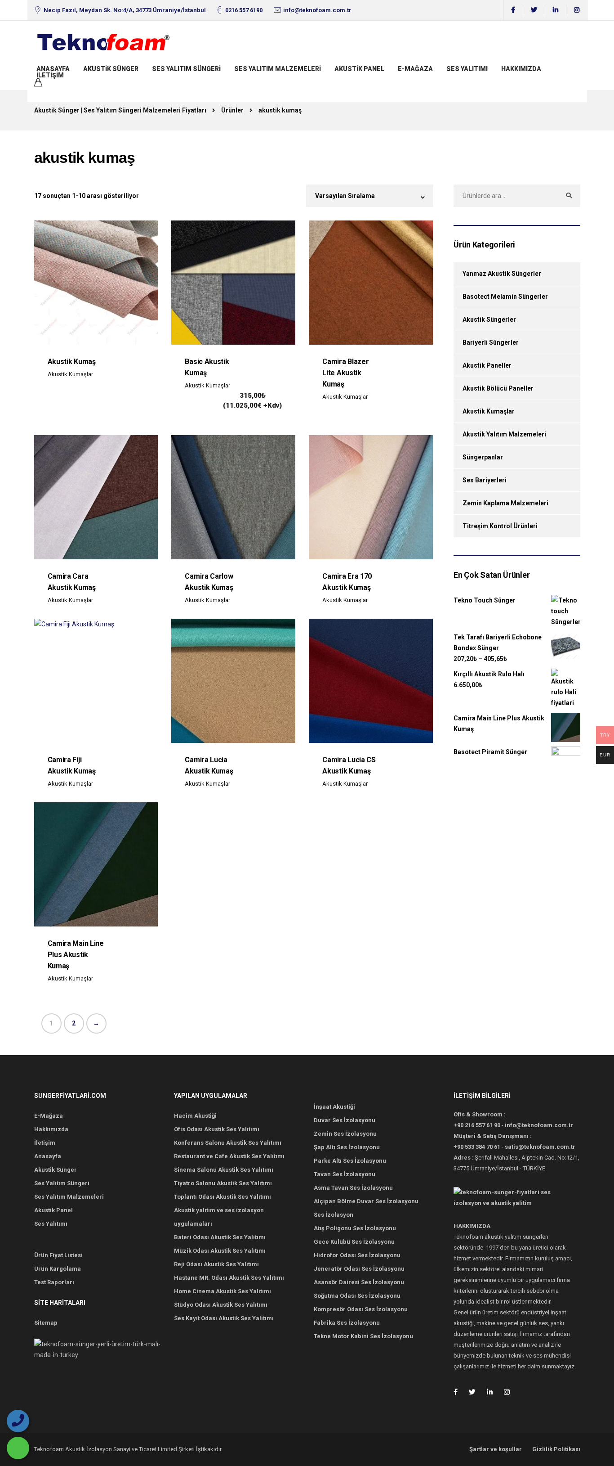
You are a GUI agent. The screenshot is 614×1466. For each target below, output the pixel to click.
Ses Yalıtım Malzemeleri (277, 69)
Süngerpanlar (483, 457)
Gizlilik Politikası (556, 1449)
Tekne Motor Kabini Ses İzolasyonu (363, 1336)
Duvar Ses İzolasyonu (344, 1120)
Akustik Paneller (487, 365)
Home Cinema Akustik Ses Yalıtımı (222, 1291)
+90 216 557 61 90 (477, 1125)
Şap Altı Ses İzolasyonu (347, 1147)
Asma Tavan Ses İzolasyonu (353, 1187)
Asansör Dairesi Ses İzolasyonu (359, 1282)
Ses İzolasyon (333, 1214)
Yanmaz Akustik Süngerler (502, 273)
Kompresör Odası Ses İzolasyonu (361, 1309)
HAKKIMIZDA (521, 69)
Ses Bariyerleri (485, 480)
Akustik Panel (359, 69)
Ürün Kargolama (57, 1268)
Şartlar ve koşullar (495, 1449)
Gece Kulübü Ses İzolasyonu (354, 1241)
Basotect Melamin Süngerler (505, 296)
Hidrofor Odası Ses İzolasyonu (357, 1255)
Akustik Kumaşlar (70, 374)
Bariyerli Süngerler (491, 342)
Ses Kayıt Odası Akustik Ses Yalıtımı (224, 1318)
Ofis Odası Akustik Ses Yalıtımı (216, 1129)
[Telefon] (18, 1421)
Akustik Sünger (110, 69)
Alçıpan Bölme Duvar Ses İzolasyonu (366, 1201)
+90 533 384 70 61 (477, 1146)
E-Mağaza (415, 69)
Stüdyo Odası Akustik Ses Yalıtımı (220, 1304)
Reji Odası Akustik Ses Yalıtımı (216, 1264)
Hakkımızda (51, 1129)
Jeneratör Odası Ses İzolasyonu (359, 1268)
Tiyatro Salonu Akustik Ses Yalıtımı (223, 1183)
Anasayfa (53, 69)
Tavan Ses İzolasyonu (344, 1174)
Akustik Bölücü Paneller (498, 388)
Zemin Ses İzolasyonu (345, 1133)
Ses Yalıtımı (467, 69)
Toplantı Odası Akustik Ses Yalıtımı (222, 1196)
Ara (569, 195)
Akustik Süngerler (489, 319)
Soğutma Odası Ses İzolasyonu (357, 1295)
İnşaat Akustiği (334, 1106)
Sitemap (46, 1322)
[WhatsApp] (18, 1448)
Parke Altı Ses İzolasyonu (350, 1160)
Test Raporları (54, 1282)
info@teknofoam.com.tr (317, 10)
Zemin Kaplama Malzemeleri (505, 503)
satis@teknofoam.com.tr (540, 1146)
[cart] (38, 83)
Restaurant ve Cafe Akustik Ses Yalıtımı (229, 1156)
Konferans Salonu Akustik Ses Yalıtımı (227, 1142)
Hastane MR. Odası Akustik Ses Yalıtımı (229, 1277)
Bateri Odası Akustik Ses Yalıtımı (220, 1237)
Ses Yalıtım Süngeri (186, 69)
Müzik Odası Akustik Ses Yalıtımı (220, 1250)
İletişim (50, 75)
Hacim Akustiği (195, 1115)
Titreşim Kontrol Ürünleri (500, 526)
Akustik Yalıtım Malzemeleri (504, 434)
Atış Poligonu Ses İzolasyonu (355, 1228)
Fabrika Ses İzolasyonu (347, 1322)
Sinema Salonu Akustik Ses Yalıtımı (223, 1169)
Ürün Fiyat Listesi (58, 1255)
